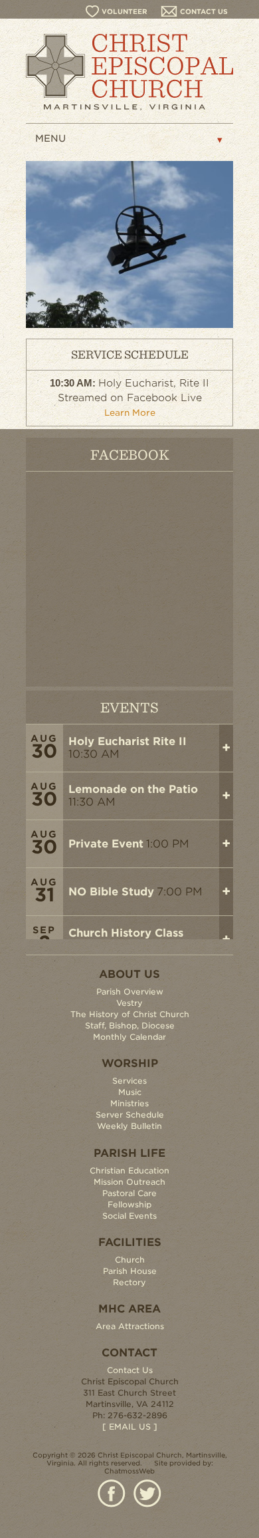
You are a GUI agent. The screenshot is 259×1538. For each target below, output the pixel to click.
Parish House (130, 1271)
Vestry (129, 1003)
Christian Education (129, 1170)
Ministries (129, 1103)
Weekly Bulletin (129, 1126)
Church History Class (125, 933)
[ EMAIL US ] (129, 1427)
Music (129, 1092)
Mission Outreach (129, 1182)
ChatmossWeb (129, 1471)
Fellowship (129, 1204)
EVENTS (129, 706)
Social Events (129, 1216)
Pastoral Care (129, 1193)
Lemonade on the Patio (133, 789)
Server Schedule (130, 1115)
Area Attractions (130, 1326)
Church (130, 1260)
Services (129, 1081)
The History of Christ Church (129, 1014)
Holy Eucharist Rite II (127, 741)
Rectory (129, 1282)
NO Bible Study (111, 891)
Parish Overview (129, 992)
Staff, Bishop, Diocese (130, 1025)
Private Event (105, 844)
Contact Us (130, 1370)
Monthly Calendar (129, 1037)
